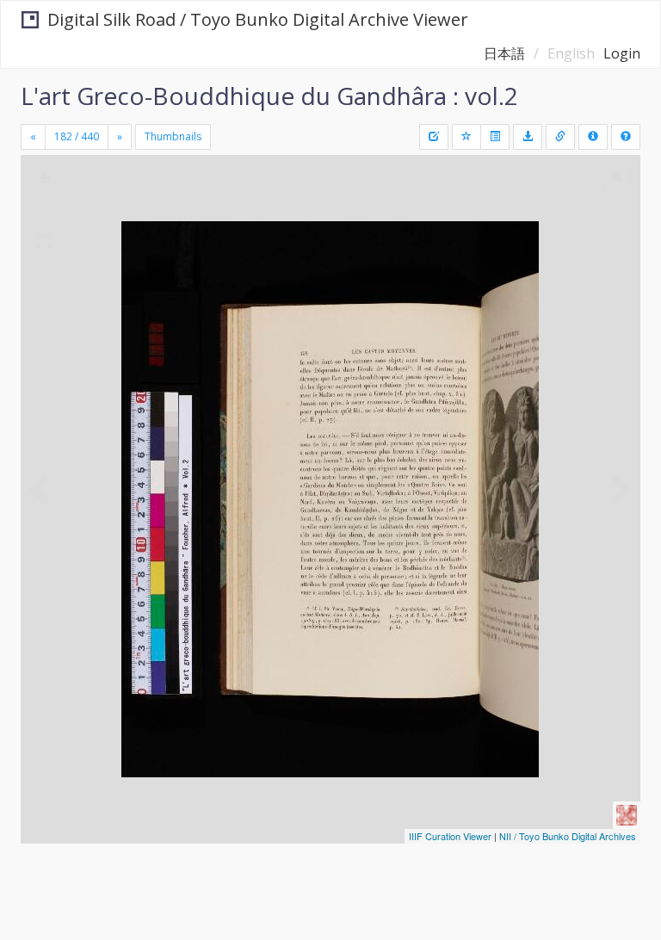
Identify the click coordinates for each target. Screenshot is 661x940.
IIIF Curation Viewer (450, 836)
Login (621, 53)
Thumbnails (173, 136)
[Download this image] (527, 137)
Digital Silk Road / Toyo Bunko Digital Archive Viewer (257, 19)
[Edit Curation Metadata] (433, 137)
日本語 (504, 53)
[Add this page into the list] (466, 137)
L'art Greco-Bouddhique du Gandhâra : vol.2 (269, 95)
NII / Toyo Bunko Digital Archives (567, 836)
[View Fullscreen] (44, 242)
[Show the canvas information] (560, 137)
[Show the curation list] (495, 137)
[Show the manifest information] (593, 137)
